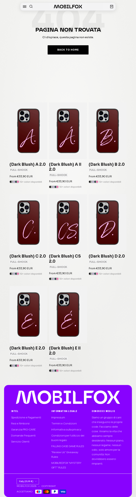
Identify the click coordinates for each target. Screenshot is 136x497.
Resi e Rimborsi (20, 423)
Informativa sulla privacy (66, 429)
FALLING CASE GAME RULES (67, 446)
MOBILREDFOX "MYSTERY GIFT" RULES (66, 465)
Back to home (68, 49)
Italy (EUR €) (26, 481)
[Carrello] (111, 6)
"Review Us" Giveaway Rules (64, 454)
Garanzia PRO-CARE (23, 429)
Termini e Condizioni (64, 423)
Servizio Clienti (20, 441)
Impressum (58, 417)
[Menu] (24, 7)
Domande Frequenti (23, 435)
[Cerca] (31, 6)
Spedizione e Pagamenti (26, 417)
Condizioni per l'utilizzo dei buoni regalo (67, 438)
